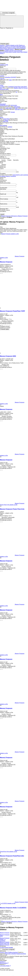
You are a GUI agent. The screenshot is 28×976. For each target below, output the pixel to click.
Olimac (2, 53)
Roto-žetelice (3, 48)
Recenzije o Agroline (10, 953)
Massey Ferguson (6, 262)
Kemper (14, 52)
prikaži (2, 214)
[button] (14, 36)
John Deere (9, 52)
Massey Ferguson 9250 (8, 356)
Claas (15, 50)
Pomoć (6, 947)
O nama (2, 947)
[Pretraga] (12, 21)
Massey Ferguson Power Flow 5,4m (12, 509)
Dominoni (19, 50)
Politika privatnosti (13, 952)
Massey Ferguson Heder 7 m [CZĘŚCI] (13, 907)
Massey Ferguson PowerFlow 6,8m (12, 856)
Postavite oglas (5, 329)
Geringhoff (3, 52)
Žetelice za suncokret (10, 46)
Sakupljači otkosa (20, 46)
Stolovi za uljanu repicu (13, 48)
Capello (7, 50)
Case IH (11, 50)
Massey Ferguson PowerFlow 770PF (12, 311)
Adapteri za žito (14, 45)
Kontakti (11, 947)
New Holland (23, 52)
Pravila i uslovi (4, 952)
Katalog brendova (21, 953)
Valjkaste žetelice (9, 49)
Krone (18, 52)
